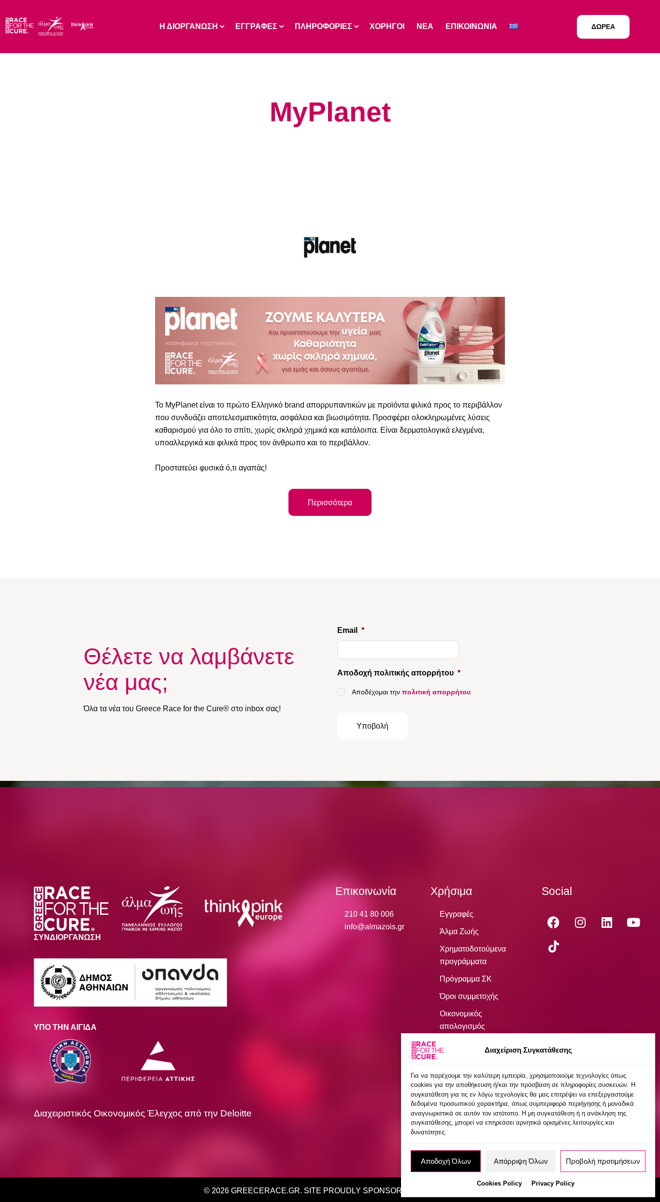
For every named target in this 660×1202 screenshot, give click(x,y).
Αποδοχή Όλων (446, 1161)
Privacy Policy (552, 1183)
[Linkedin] (607, 922)
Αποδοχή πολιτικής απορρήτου (398, 673)
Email (350, 630)
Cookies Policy (499, 1183)
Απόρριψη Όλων (521, 1161)
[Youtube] (633, 922)
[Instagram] (580, 922)
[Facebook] (554, 922)
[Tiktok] (554, 947)
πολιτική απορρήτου (436, 692)
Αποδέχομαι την (411, 692)
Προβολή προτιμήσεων (603, 1161)
